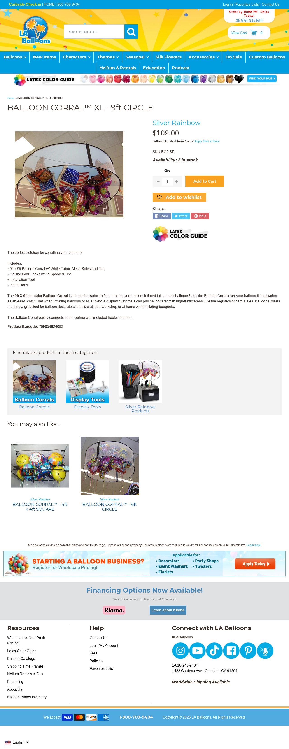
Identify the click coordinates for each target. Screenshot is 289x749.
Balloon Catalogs (21, 659)
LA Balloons (201, 717)
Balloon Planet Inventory (27, 697)
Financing (15, 682)
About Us (14, 689)
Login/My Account (104, 645)
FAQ (93, 653)
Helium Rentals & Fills (25, 674)
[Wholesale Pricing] (144, 573)
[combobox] (94, 31)
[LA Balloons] (35, 29)
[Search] (131, 31)
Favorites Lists (247, 4)
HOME (49, 4)
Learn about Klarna (167, 610)
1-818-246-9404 (185, 665)
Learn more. (254, 545)
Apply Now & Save (207, 141)
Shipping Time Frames (25, 666)
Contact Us (271, 4)
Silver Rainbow (176, 123)
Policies (96, 661)
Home (10, 98)
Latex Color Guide (21, 651)
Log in (228, 4)
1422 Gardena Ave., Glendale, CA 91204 (204, 671)
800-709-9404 (68, 4)
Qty (167, 170)
